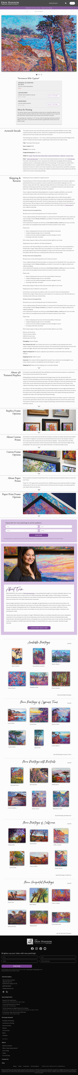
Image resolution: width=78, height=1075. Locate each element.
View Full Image (69, 68)
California (62, 155)
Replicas (4, 1028)
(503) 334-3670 (53, 3)
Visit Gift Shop (6, 1055)
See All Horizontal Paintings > (64, 933)
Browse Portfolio (6, 1025)
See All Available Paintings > (64, 695)
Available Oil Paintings (8, 1020)
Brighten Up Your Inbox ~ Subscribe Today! (39, 8)
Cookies (19, 1066)
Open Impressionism (32, 159)
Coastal (30, 155)
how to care (69, 205)
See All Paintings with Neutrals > (63, 815)
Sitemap (14, 1066)
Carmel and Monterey (53, 155)
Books (4, 1033)
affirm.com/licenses (42, 1071)
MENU (72, 3)
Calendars (5, 1035)
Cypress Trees (69, 155)
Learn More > (5, 1038)
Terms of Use (31, 538)
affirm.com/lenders (13, 1070)
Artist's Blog (5, 1050)
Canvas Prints (6, 1030)
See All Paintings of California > (64, 875)
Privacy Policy (39, 538)
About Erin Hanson (7, 1045)
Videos (4, 1053)
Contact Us (5, 1059)
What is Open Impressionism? (10, 1048)
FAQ (3, 1063)
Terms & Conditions (35, 1066)
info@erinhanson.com (7, 988)
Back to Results (39, 11)
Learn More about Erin (39, 628)
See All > (69, 643)
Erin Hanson (71, 159)
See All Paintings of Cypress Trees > (62, 754)
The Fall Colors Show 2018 (40, 155)
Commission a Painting (8, 1023)
